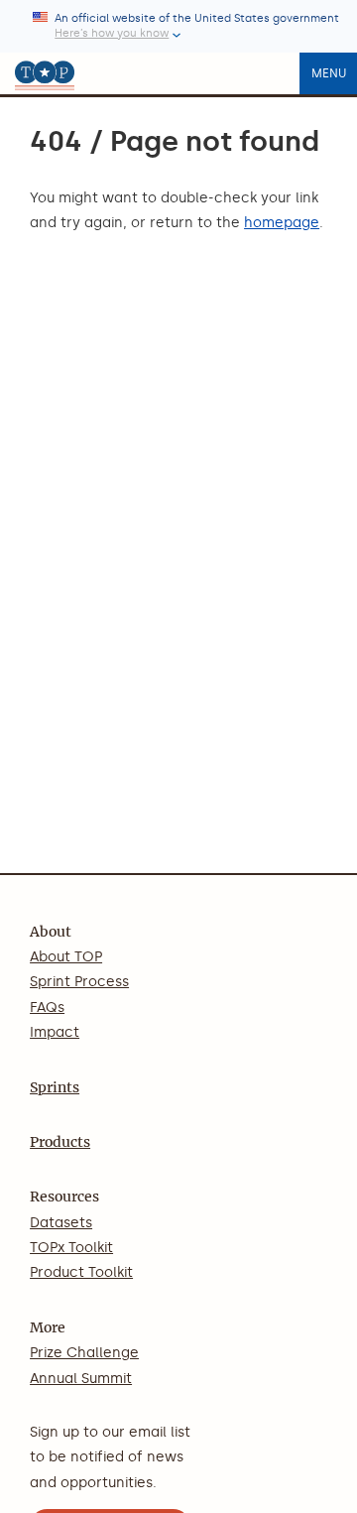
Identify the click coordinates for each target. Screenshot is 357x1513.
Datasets (61, 1222)
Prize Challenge (84, 1352)
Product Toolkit (81, 1272)
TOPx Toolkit (71, 1247)
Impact (54, 1032)
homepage (281, 222)
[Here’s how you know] (178, 26)
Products (60, 1142)
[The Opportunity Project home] (44, 72)
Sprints (54, 1087)
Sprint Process (79, 981)
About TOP (66, 956)
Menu (328, 73)
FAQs (47, 1007)
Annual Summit (81, 1378)
